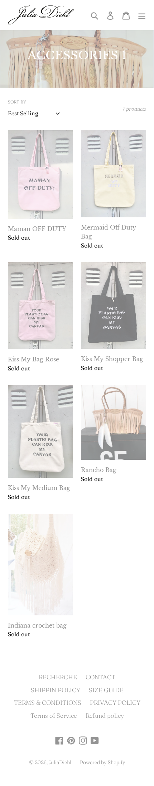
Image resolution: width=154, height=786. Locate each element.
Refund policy (105, 715)
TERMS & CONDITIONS (47, 702)
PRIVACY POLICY (115, 702)
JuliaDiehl (60, 762)
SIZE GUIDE (106, 690)
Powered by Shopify (102, 762)
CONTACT (100, 677)
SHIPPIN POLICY (55, 690)
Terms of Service (53, 715)
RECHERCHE (58, 677)
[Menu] (142, 14)
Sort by (17, 102)
